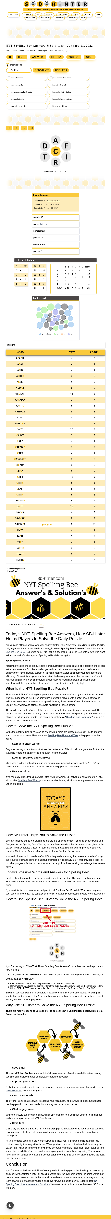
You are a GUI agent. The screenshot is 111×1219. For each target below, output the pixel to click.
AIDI (20, 376)
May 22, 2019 (52, 208)
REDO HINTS (42, 70)
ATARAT (20, 459)
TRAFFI (20, 560)
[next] (24, 128)
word (20, 352)
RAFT (20, 489)
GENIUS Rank (14, 1090)
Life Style (87, 15)
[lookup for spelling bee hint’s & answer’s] (10, 57)
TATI (20, 548)
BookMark (45, 17)
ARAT (20, 435)
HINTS (21, 57)
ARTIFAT (20, 412)
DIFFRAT (20, 524)
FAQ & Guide (30, 17)
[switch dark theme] (10, 1205)
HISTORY (56, 57)
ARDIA (20, 447)
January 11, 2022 (61, 171)
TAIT (20, 536)
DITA (20, 506)
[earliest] (9, 128)
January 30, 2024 (53, 201)
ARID (20, 382)
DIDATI (20, 518)
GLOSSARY (27, 15)
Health (75, 15)
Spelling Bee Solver (16, 652)
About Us (72, 17)
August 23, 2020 (52, 204)
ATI (20, 429)
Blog (98, 15)
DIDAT (20, 512)
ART (20, 453)
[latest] (32, 128)
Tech (38, 15)
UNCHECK (61, 70)
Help (83, 17)
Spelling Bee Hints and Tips (63, 735)
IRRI (20, 477)
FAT (20, 530)
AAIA (20, 358)
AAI (20, 364)
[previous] (17, 128)
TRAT (20, 554)
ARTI (20, 406)
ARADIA (20, 400)
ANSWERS (38, 57)
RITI (20, 495)
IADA (20, 465)
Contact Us (59, 17)
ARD (20, 441)
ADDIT (20, 388)
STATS (90, 57)
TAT (20, 542)
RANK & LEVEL (13, 15)
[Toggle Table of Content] (40, 625)
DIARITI (20, 501)
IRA (20, 471)
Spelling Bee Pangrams (79, 717)
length (71, 352)
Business (49, 15)
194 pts (43, 224)
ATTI (20, 418)
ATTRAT (20, 423)
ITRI (20, 483)
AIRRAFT (20, 394)
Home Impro (62, 15)
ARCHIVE (74, 57)
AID (20, 370)
